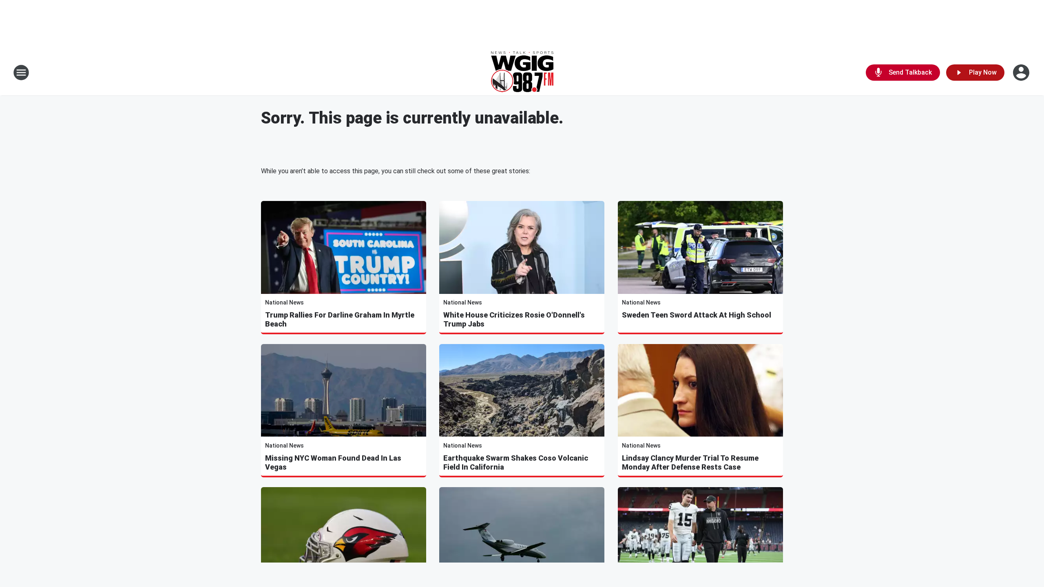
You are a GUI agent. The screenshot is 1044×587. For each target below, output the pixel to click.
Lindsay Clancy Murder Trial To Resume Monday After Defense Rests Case (690, 462)
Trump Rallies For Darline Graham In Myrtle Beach (339, 319)
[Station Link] (522, 72)
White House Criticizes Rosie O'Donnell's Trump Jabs (514, 319)
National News (284, 302)
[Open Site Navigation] (21, 72)
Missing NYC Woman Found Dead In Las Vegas (333, 462)
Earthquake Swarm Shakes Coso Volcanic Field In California (515, 462)
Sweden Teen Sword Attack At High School (696, 315)
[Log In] (1022, 72)
